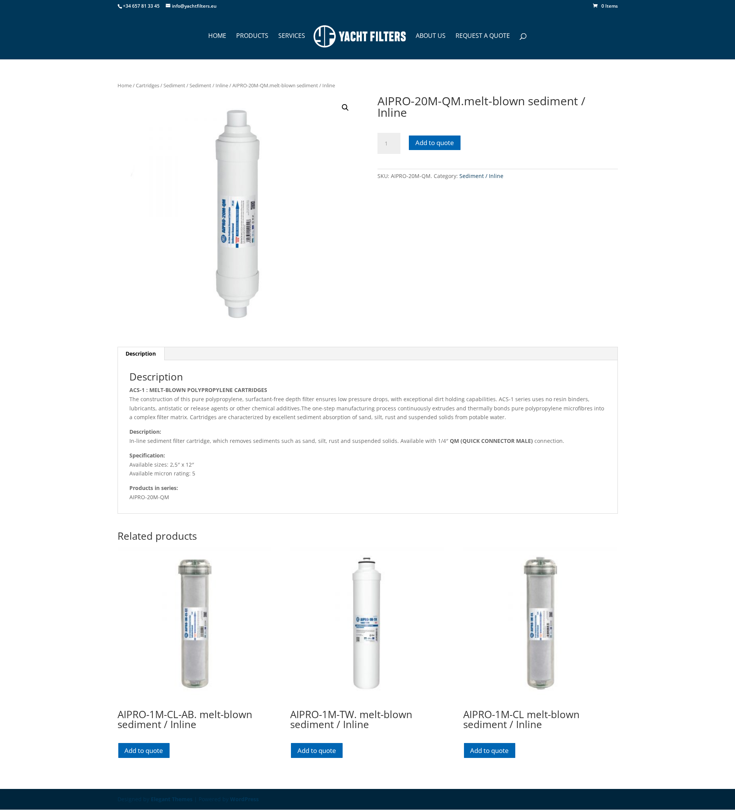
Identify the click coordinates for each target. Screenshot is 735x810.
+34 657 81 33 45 (141, 6)
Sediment (174, 85)
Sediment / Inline (208, 85)
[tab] (141, 353)
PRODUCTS (252, 36)
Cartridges (147, 85)
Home (125, 85)
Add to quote (434, 142)
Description (141, 353)
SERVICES (291, 36)
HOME (217, 36)
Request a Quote (483, 36)
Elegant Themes (172, 799)
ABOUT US (431, 36)
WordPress (244, 799)
